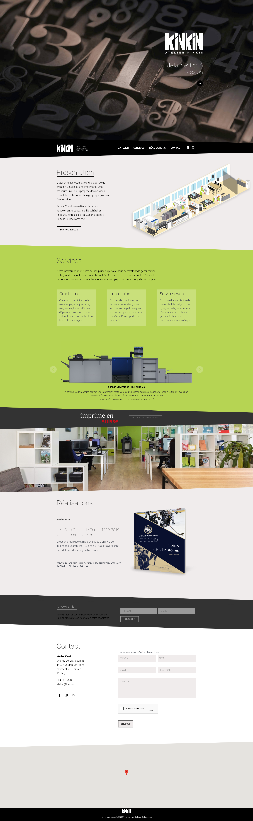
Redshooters (147, 817)
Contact (176, 147)
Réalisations (157, 147)
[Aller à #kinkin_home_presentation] (200, 83)
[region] (126, 369)
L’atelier (123, 147)
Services (138, 147)
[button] (69, 229)
